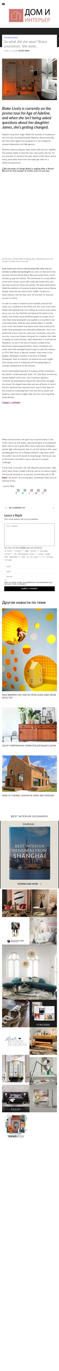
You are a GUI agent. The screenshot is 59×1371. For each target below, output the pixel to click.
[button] (56, 853)
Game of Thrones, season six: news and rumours (28, 796)
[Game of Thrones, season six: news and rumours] (29, 773)
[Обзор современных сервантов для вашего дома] (29, 724)
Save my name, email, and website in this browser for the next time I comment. (28, 583)
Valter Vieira (24, 51)
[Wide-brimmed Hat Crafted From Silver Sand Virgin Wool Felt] (29, 649)
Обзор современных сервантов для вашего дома (29, 746)
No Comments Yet (17, 508)
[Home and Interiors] (8, 8)
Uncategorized (11, 37)
